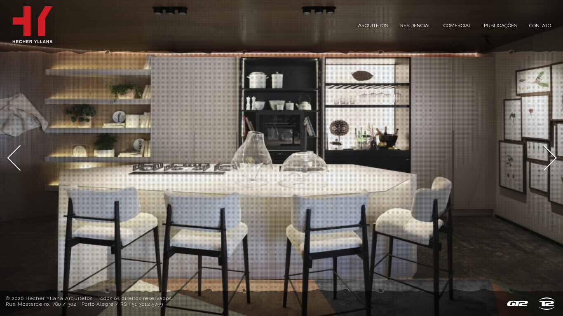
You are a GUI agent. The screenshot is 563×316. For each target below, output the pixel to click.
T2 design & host (546, 303)
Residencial (415, 25)
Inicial (32, 24)
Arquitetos (373, 25)
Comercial (457, 25)
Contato (540, 25)
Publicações (500, 25)
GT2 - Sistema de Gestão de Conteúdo (517, 303)
